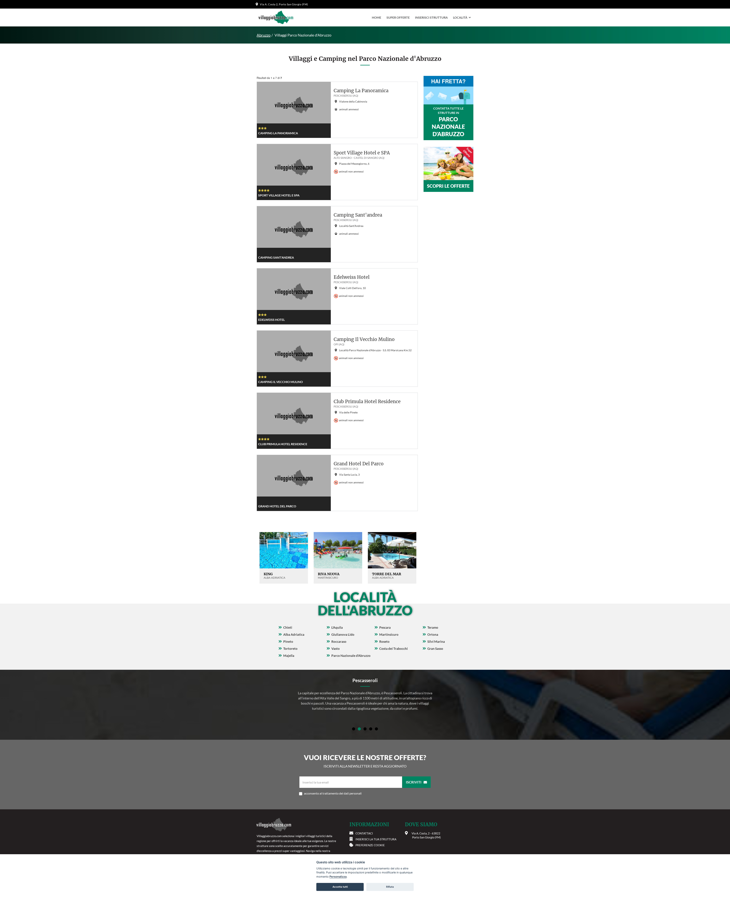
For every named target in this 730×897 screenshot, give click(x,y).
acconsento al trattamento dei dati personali (333, 793)
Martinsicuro (388, 634)
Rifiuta (390, 886)
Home (376, 17)
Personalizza (338, 876)
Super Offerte (398, 17)
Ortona (432, 634)
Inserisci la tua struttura (375, 839)
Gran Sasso (435, 649)
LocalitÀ (460, 17)
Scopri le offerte (448, 186)
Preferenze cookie (370, 845)
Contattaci (364, 833)
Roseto (384, 642)
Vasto (335, 649)
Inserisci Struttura (431, 17)
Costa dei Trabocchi (393, 649)
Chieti (287, 627)
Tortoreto (290, 649)
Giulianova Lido (342, 634)
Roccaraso (338, 642)
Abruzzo (264, 35)
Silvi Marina (436, 642)
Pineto (288, 642)
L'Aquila (337, 627)
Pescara (385, 627)
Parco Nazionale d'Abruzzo (351, 656)
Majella (288, 656)
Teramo (432, 627)
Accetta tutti (340, 886)
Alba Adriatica (293, 634)
